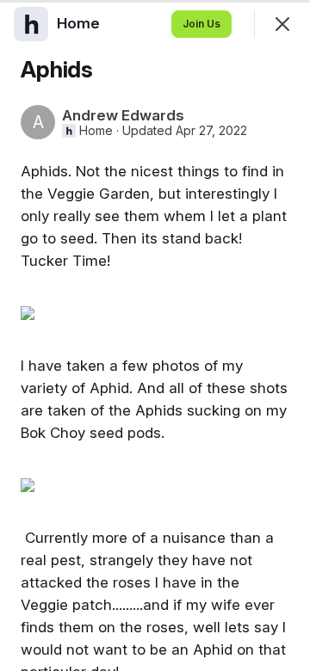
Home (96, 131)
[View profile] (31, 24)
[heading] (80, 23)
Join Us (201, 23)
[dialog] (155, 335)
